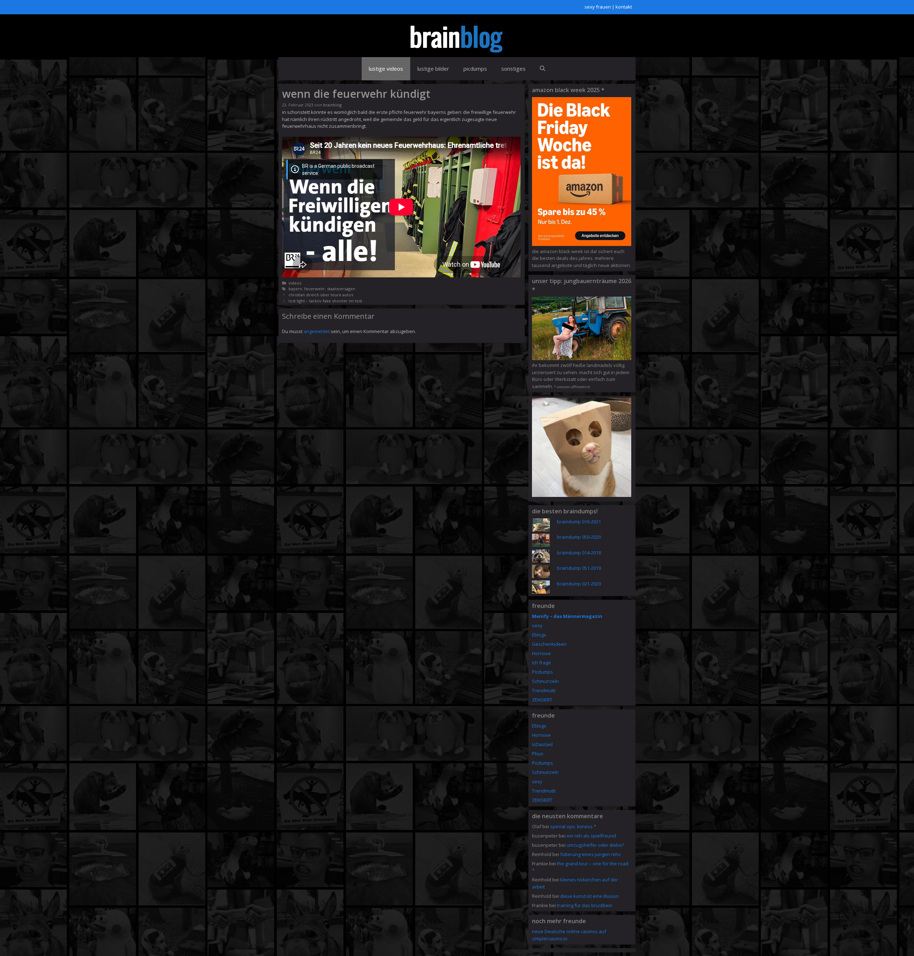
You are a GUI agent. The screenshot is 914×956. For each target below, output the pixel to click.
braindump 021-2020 (579, 583)
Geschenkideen (549, 644)
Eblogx (539, 635)
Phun (537, 753)
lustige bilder (433, 68)
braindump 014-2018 (579, 552)
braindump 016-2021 (579, 521)
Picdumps (542, 672)
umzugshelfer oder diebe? (595, 845)
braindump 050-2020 (579, 537)
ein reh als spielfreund (591, 835)
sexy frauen (597, 7)
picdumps (475, 68)
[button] (542, 68)
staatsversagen (341, 288)
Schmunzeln (545, 681)
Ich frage (541, 662)
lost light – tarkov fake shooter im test (325, 300)
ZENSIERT (542, 699)
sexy (537, 625)
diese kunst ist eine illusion (589, 896)
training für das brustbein (584, 905)
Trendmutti (544, 690)
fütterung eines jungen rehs (590, 854)
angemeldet (316, 331)
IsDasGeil (542, 744)
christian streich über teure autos (320, 294)
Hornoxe (541, 653)
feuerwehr (314, 288)
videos (294, 283)
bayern (295, 288)
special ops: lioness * (573, 826)
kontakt (624, 7)
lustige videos (386, 68)
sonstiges (513, 68)
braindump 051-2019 (579, 568)
